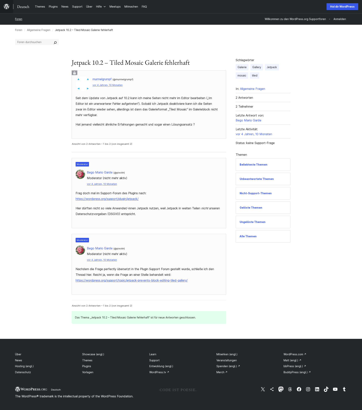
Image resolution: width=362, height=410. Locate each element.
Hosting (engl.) (24, 366)
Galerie (242, 67)
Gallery (256, 67)
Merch (222, 372)
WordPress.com (295, 354)
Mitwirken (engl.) (227, 354)
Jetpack (272, 67)
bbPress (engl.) (295, 366)
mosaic (242, 75)
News (18, 360)
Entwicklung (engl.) (161, 366)
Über (18, 354)
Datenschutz (23, 372)
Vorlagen (87, 372)
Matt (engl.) (292, 360)
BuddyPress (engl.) (297, 372)
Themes (87, 360)
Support (154, 360)
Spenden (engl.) (228, 366)
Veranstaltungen (226, 360)
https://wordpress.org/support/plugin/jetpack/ (107, 199)
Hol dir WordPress (342, 6)
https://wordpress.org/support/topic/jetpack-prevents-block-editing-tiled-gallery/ (132, 280)
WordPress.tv (159, 372)
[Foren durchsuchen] (55, 42)
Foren (18, 19)
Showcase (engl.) (93, 354)
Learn (152, 354)
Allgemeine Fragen (38, 30)
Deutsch (56, 389)
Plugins (86, 366)
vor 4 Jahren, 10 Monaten (108, 85)
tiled (254, 75)
